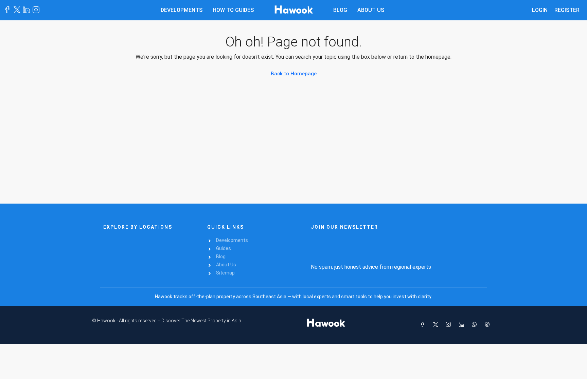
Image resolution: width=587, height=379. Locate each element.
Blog (340, 10)
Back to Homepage (294, 74)
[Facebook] (424, 324)
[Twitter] (437, 324)
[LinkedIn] (462, 324)
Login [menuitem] (540, 10)
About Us (370, 10)
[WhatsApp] (475, 324)
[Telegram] (488, 324)
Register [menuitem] (567, 10)
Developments (181, 10)
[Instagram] (449, 324)
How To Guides (233, 10)
